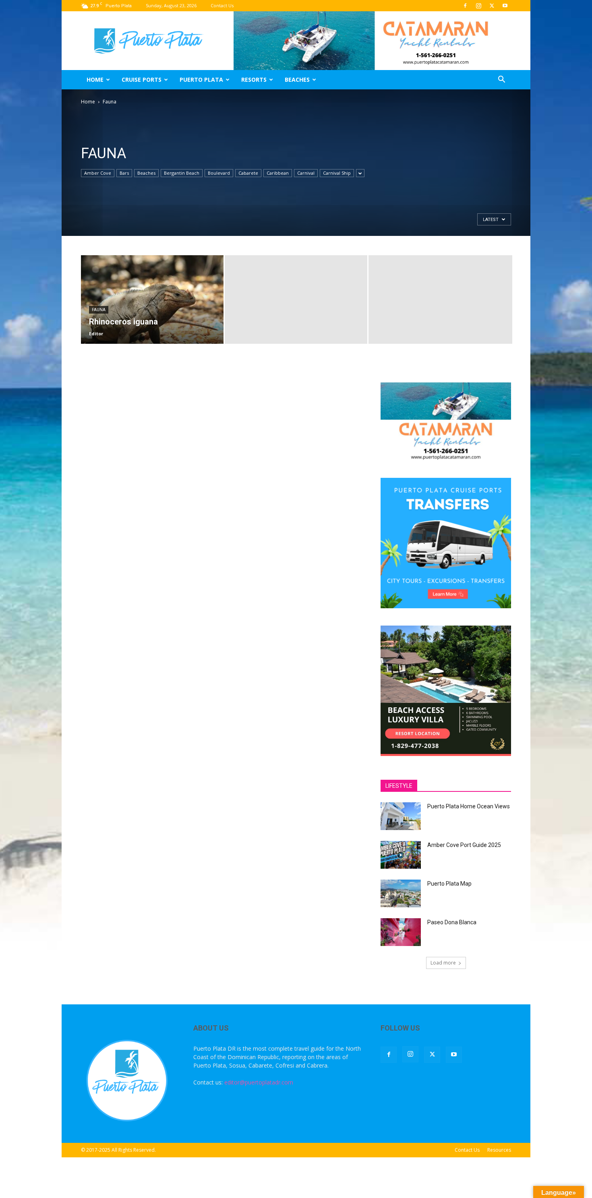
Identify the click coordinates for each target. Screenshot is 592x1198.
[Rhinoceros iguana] (152, 299)
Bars (124, 173)
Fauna (99, 310)
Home (95, 79)
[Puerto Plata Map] (401, 893)
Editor (96, 333)
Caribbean (278, 173)
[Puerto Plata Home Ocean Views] (401, 816)
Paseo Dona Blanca (451, 922)
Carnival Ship (337, 173)
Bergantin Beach (181, 173)
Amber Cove (97, 173)
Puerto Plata (201, 79)
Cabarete (248, 173)
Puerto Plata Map (449, 883)
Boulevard (219, 173)
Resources (499, 1149)
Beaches (297, 79)
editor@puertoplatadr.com (258, 1082)
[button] (501, 80)
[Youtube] (505, 5)
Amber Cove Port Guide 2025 (464, 845)
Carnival (306, 173)
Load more (443, 962)
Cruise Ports (141, 79)
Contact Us (222, 5)
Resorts (254, 79)
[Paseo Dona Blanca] (401, 932)
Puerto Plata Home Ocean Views (468, 806)
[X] (492, 5)
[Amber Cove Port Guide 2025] (401, 855)
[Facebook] (465, 5)
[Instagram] (478, 5)
